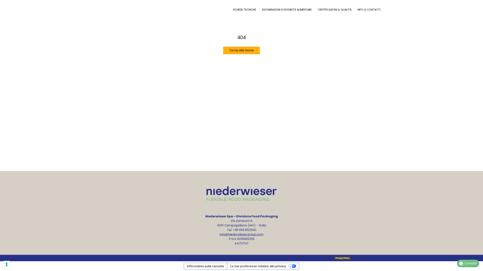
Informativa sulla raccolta (205, 266)
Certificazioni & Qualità (334, 9)
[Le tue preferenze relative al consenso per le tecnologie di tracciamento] (6, 264)
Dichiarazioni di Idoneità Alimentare (287, 9)
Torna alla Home (241, 50)
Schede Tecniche (244, 9)
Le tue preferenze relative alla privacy (258, 266)
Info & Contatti (369, 9)
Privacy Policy (342, 258)
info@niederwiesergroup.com (241, 234)
